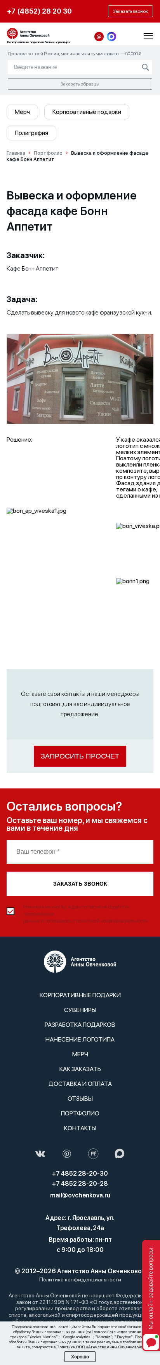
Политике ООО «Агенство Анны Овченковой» (99, 1346)
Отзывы (80, 1098)
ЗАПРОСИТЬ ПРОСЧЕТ (80, 756)
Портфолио (80, 1113)
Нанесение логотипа (80, 1039)
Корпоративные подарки (86, 111)
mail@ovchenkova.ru (80, 1195)
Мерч (22, 111)
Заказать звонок (80, 884)
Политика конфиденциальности (80, 1279)
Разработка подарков (80, 1024)
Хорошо (80, 1357)
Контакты (80, 1128)
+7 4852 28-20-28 (80, 1183)
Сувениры (80, 1010)
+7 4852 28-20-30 (80, 1173)
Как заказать (80, 1069)
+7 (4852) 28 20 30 (39, 11)
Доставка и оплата (80, 1083)
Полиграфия (31, 132)
